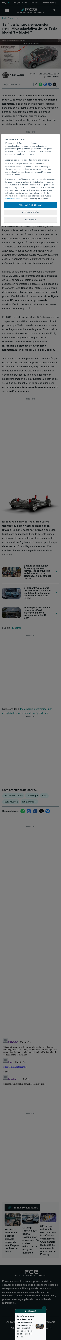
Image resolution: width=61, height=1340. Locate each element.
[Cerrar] (44, 1307)
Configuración (30, 212)
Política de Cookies (13, 198)
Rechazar (30, 220)
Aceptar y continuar (30, 205)
